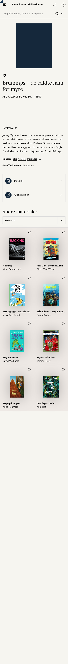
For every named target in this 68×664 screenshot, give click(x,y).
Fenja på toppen (11, 403)
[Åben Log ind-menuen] (54, 4)
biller (15, 159)
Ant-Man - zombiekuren (50, 265)
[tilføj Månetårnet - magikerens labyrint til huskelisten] (63, 278)
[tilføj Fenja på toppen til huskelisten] (29, 370)
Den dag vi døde (45, 403)
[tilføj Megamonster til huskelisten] (29, 324)
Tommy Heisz (44, 361)
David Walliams (11, 361)
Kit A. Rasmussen (12, 269)
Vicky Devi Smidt (11, 315)
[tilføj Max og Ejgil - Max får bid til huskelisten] (29, 278)
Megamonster (10, 357)
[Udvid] (40, 159)
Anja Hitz (41, 407)
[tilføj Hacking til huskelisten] (29, 232)
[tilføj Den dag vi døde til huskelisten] (63, 370)
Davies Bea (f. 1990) (30, 97)
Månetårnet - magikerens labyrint (51, 312)
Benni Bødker (44, 315)
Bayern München (46, 357)
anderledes (32, 159)
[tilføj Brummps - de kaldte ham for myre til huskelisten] (4, 75)
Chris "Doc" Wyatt (46, 269)
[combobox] (34, 13)
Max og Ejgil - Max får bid (16, 311)
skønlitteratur (28, 165)
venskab (22, 159)
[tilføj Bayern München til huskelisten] (63, 324)
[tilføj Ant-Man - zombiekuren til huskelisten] (63, 232)
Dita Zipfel (12, 97)
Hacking (7, 265)
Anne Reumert (10, 407)
